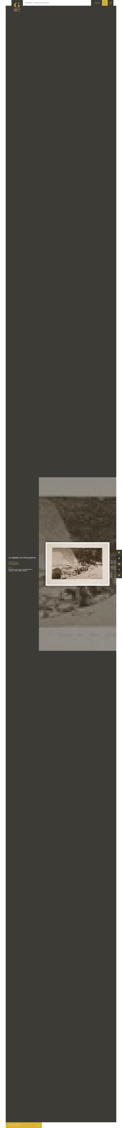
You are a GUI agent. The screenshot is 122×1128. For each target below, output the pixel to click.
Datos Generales (15, 1125)
